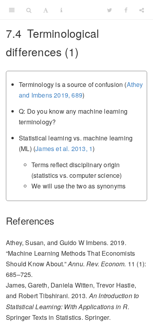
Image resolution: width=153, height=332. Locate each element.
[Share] (141, 10)
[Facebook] (125, 10)
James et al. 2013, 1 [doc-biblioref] (64, 148)
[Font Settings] (45, 10)
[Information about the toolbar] (61, 10)
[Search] (28, 10)
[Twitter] (109, 10)
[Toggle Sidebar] (11, 10)
